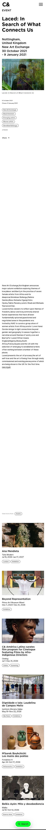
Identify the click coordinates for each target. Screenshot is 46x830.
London (6, 561)
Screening (14, 665)
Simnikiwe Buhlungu (10, 126)
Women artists (8, 122)
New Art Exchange (9, 110)
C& (6, 4)
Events (18, 514)
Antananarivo (8, 766)
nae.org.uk (6, 367)
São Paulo (6, 716)
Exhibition (15, 561)
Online (5, 665)
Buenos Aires (7, 814)
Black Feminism (8, 114)
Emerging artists (9, 118)
